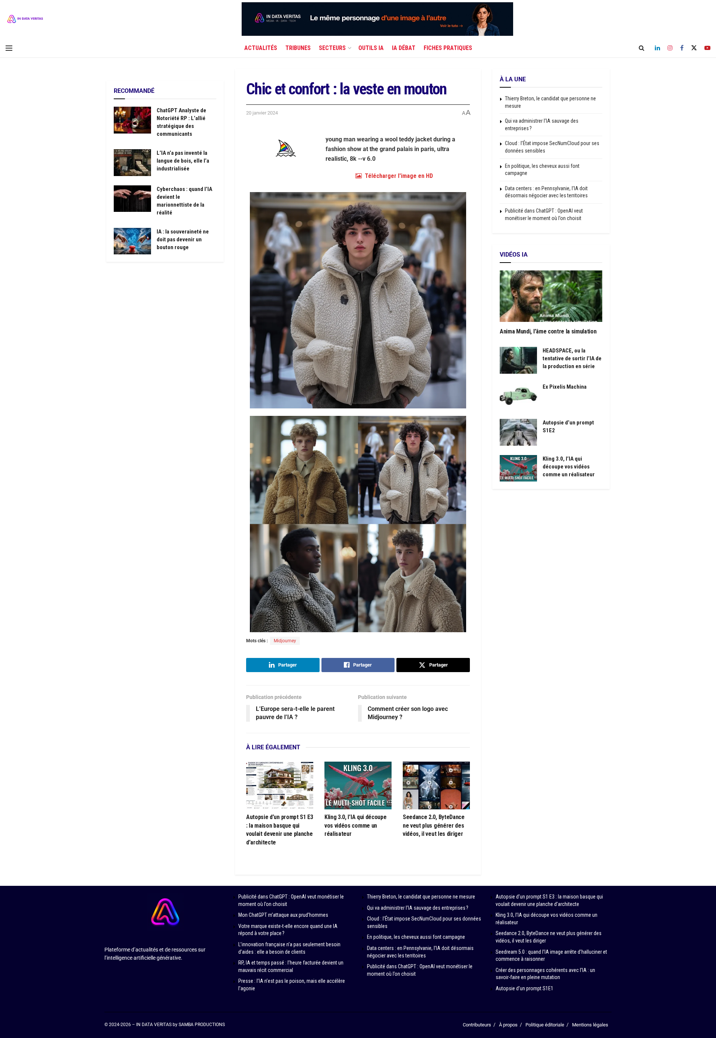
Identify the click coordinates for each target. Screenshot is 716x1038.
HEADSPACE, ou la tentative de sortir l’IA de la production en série (572, 358)
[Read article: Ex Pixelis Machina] (518, 396)
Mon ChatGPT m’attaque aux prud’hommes (283, 915)
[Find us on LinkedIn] (657, 47)
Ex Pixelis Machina (565, 386)
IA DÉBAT (403, 47)
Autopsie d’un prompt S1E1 (524, 988)
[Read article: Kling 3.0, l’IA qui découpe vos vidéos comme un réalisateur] (358, 786)
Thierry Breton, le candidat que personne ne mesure (421, 897)
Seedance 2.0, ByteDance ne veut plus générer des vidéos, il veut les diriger (434, 825)
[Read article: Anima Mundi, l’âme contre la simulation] (551, 296)
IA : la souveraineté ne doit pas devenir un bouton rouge (183, 239)
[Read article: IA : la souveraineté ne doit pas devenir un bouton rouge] (132, 241)
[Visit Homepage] (25, 19)
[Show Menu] (9, 48)
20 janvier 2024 (262, 113)
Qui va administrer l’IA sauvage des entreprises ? (417, 908)
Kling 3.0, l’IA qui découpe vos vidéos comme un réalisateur (355, 825)
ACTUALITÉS (260, 47)
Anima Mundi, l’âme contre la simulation (548, 331)
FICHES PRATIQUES (448, 47)
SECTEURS (332, 47)
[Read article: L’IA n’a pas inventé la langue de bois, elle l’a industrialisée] (132, 162)
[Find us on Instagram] (670, 47)
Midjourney (285, 640)
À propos (508, 1025)
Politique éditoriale (544, 1025)
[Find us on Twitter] (694, 47)
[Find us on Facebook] (682, 47)
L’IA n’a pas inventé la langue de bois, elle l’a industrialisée (183, 161)
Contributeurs (477, 1025)
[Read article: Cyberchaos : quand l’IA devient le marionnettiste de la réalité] (132, 198)
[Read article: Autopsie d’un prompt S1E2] (518, 432)
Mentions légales (590, 1025)
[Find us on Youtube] (707, 47)
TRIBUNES (298, 47)
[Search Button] (641, 48)
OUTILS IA (371, 47)
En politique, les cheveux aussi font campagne (416, 937)
